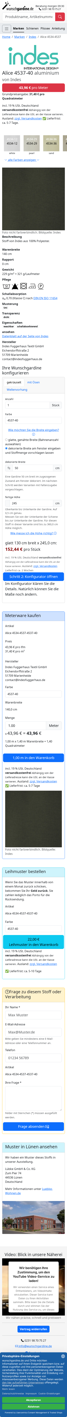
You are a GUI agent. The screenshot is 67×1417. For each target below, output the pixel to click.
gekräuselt (14, 382)
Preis (8, 641)
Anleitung (58, 28)
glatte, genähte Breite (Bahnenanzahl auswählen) (31, 442)
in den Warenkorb (33, 757)
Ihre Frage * (13, 1083)
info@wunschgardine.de (35, 1346)
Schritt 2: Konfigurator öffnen (33, 576)
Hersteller (12, 661)
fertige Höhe (12, 497)
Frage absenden (31, 1126)
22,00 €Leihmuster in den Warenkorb (33, 942)
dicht (6, 317)
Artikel (9, 626)
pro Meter (33, 87)
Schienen (32, 28)
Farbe (8, 414)
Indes (32, 37)
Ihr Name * (12, 1007)
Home (6, 37)
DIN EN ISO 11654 (45, 298)
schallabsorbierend (27, 326)
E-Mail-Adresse (15, 1024)
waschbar (9, 326)
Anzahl (9, 399)
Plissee (45, 28)
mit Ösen (33, 382)
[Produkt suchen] (60, 17)
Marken (18, 28)
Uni (5, 307)
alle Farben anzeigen (22, 160)
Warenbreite (13, 702)
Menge (10, 718)
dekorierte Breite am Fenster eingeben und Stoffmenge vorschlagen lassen (33, 450)
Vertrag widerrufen (33, 1329)
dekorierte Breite (15, 462)
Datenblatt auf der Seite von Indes (25, 336)
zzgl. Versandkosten (28, 118)
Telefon (10, 1050)
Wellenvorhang (17, 390)
